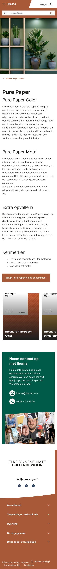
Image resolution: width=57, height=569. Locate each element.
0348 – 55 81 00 (25, 401)
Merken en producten (15, 78)
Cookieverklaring (12, 565)
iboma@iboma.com (27, 393)
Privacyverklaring (10, 562)
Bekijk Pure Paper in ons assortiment (26, 277)
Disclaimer (29, 565)
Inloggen (45, 4)
